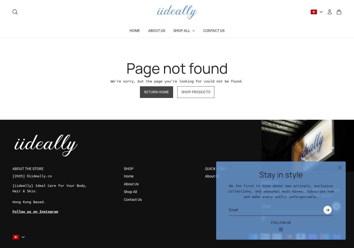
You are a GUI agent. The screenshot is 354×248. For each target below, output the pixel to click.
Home (128, 176)
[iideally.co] (177, 12)
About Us (131, 184)
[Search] (15, 12)
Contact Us (133, 199)
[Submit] (327, 210)
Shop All (130, 192)
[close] (339, 167)
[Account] (329, 12)
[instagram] (281, 229)
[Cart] (339, 12)
